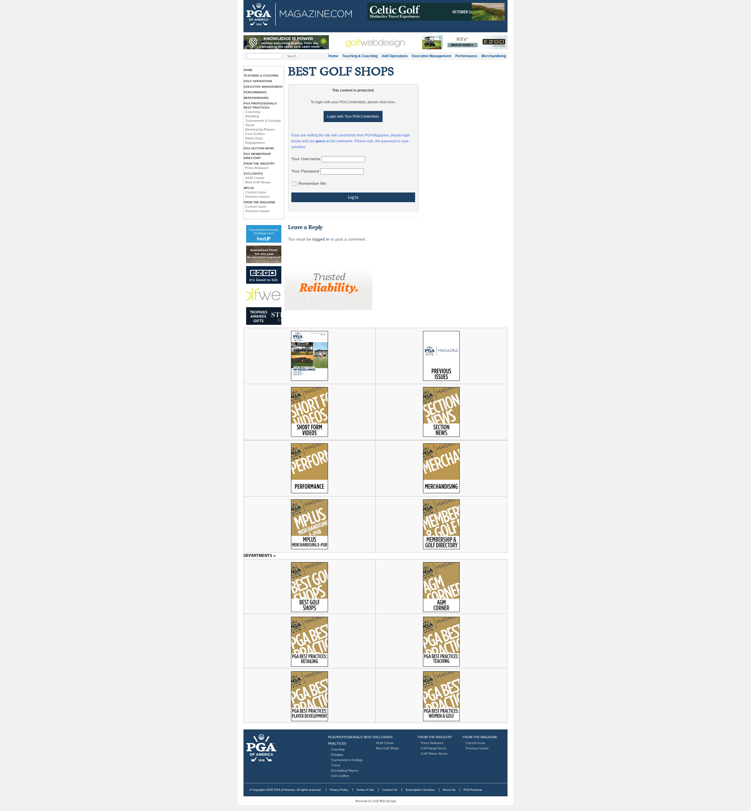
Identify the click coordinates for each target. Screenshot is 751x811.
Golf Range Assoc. (434, 748)
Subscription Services (419, 789)
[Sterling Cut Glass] (263, 316)
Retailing (252, 116)
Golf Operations (395, 56)
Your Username (305, 158)
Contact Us (389, 789)
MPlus (249, 188)
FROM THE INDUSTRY (259, 163)
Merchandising (493, 56)
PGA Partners (473, 789)
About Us (449, 789)
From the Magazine (259, 202)
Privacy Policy (339, 789)
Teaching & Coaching (360, 56)
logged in (320, 239)
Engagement (255, 142)
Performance (466, 56)
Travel (249, 125)
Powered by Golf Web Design (375, 800)
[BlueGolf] (263, 234)
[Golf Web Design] (263, 295)
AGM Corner (254, 178)
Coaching (252, 112)
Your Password (305, 171)
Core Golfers (255, 134)
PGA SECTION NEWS (259, 148)
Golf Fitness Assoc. (435, 753)
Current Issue (255, 192)
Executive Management (431, 56)
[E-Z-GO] (263, 275)
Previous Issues (257, 196)
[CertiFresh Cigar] (263, 254)
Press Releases (256, 168)
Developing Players (260, 129)
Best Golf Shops (258, 182)
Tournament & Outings (263, 120)
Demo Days (254, 138)
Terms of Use (365, 789)
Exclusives (253, 173)
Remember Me (311, 183)
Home (333, 56)
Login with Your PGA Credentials (353, 116)
